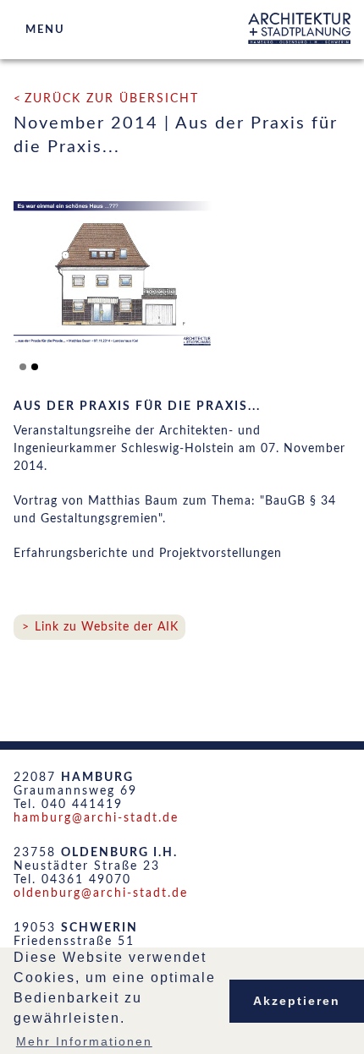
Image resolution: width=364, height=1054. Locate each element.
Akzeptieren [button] (296, 1001)
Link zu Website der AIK (107, 627)
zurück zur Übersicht (112, 99)
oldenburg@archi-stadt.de (101, 893)
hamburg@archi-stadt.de (96, 818)
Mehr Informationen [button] (84, 1041)
